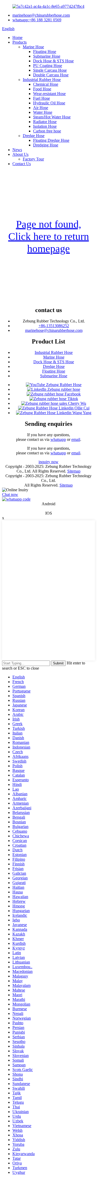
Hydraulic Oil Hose (49, 103)
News (17, 149)
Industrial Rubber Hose (42, 79)
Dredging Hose (45, 145)
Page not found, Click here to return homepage (48, 236)
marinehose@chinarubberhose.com (41, 15)
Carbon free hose (47, 131)
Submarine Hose (46, 56)
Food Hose (42, 89)
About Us (20, 154)
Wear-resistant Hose (49, 93)
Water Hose (42, 112)
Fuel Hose (41, 98)
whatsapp (58, 439)
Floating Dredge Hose (51, 140)
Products (19, 42)
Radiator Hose (45, 121)
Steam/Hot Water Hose (52, 117)
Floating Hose (44, 51)
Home (17, 37)
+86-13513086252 (54, 326)
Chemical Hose (45, 84)
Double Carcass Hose (51, 75)
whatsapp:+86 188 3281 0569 (36, 20)
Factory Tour (33, 159)
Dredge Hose (33, 135)
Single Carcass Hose (50, 70)
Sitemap (73, 471)
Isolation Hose (45, 126)
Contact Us (21, 163)
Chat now (10, 494)
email (75, 439)
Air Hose (40, 107)
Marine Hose (33, 47)
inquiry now (48, 462)
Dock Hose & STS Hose (53, 61)
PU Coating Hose (47, 65)
